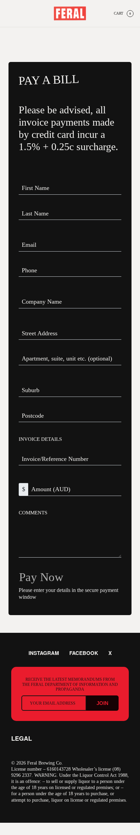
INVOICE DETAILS (40, 439)
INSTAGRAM (44, 653)
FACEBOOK (83, 653)
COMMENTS (33, 512)
